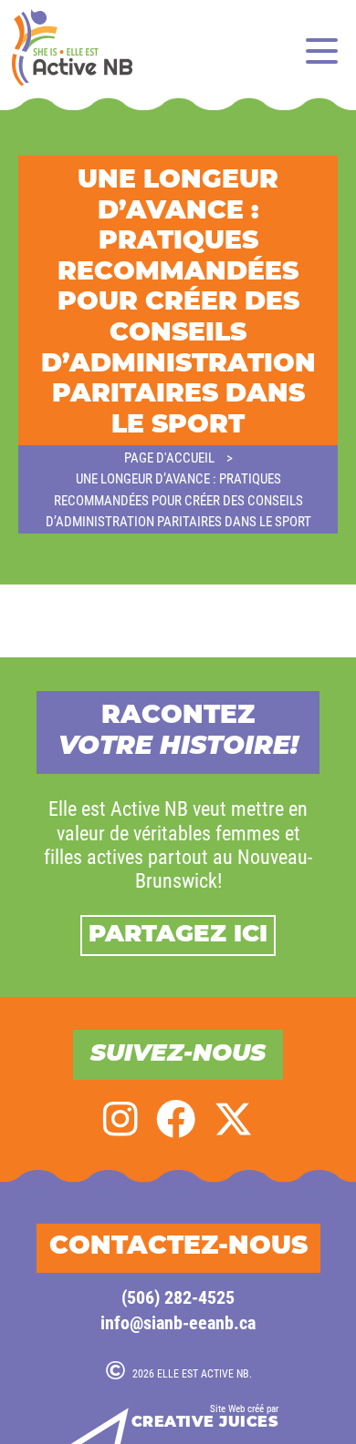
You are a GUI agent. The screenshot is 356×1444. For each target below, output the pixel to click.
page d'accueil (169, 457)
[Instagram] (120, 1118)
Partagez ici (178, 935)
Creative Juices (205, 1423)
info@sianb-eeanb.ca (178, 1322)
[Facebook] (175, 1118)
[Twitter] (233, 1118)
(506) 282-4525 (178, 1296)
